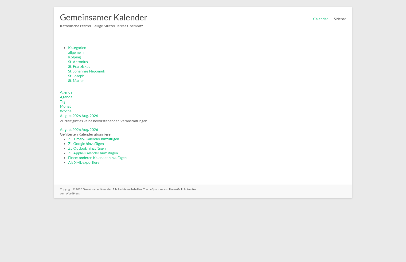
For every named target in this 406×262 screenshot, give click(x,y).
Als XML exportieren (85, 162)
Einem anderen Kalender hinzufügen (97, 157)
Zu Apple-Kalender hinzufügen (93, 153)
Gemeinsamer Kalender (104, 17)
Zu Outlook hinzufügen (87, 148)
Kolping (74, 57)
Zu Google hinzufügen (86, 143)
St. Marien (76, 80)
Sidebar (340, 18)
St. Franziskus (79, 66)
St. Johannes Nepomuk (86, 71)
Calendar (320, 18)
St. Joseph (76, 75)
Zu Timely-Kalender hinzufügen (93, 139)
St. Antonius (78, 61)
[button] (86, 134)
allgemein (76, 52)
